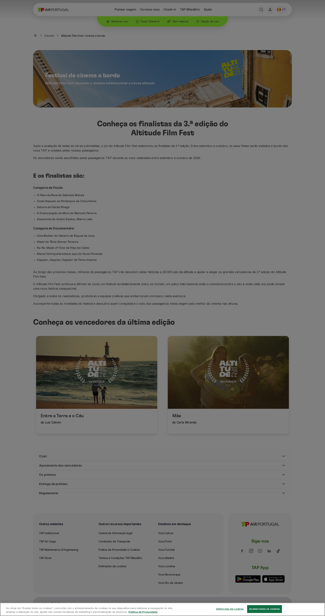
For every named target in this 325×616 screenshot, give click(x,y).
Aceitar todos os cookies (264, 608)
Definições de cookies (230, 608)
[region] (162, 609)
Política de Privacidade (142, 611)
